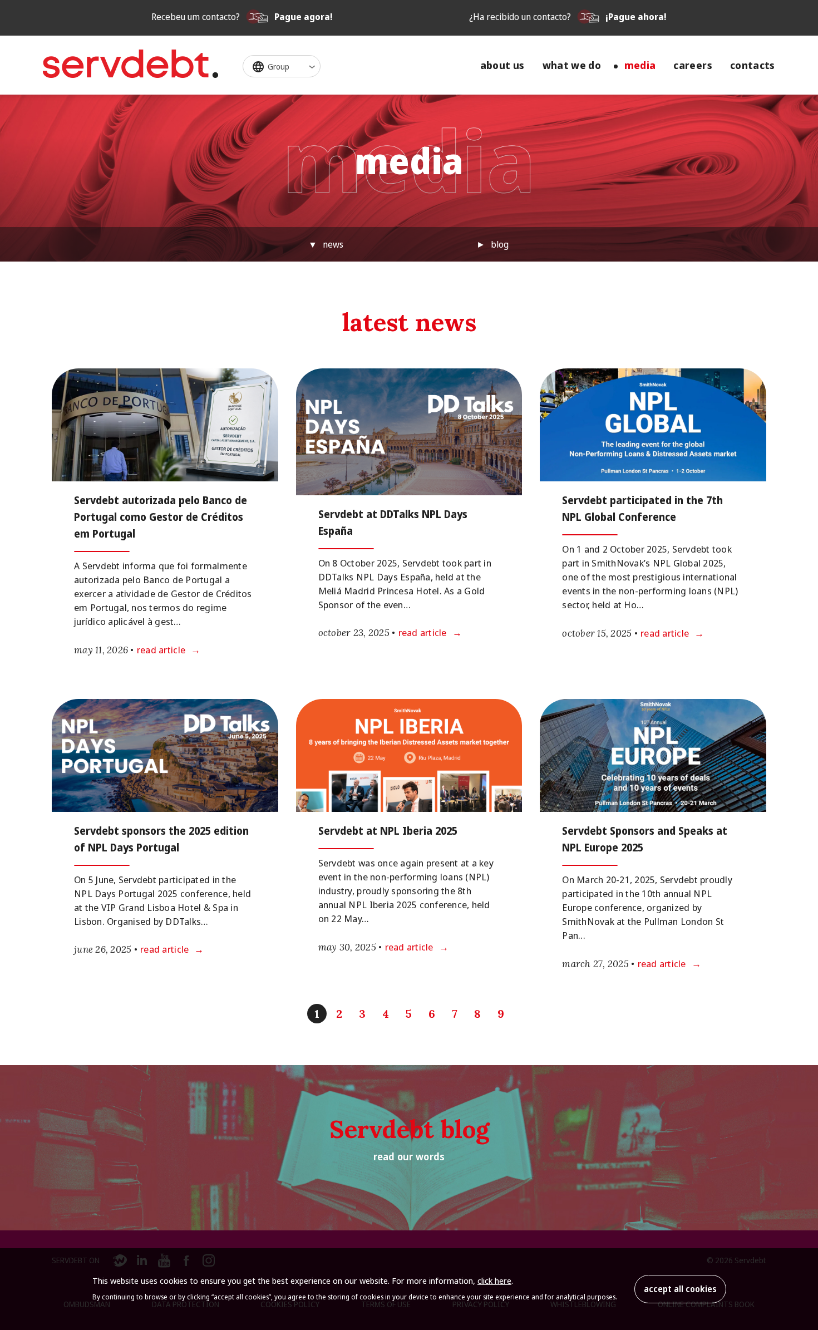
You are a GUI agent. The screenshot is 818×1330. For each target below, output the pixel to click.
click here (494, 1280)
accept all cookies (680, 1288)
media (640, 65)
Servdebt (130, 64)
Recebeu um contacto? (242, 17)
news (333, 244)
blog (500, 244)
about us (502, 65)
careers (692, 65)
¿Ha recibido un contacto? (568, 17)
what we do (572, 65)
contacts (752, 65)
